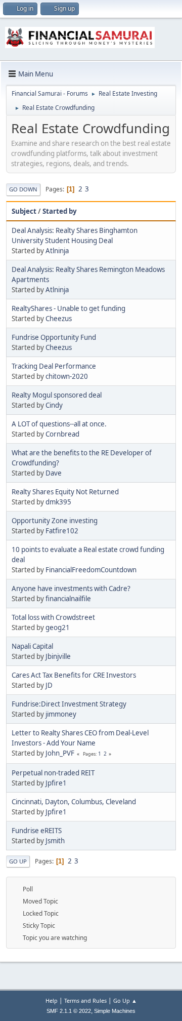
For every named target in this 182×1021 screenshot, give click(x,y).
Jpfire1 (56, 783)
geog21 (58, 627)
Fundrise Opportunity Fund (54, 337)
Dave (54, 473)
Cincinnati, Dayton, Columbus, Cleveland (74, 801)
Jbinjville (58, 656)
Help (52, 1000)
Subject (24, 211)
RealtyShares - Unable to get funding (68, 308)
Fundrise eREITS (37, 830)
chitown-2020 (67, 376)
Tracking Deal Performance (54, 366)
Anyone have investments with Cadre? (71, 588)
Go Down (23, 189)
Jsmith (55, 840)
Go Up (18, 861)
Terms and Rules (85, 1000)
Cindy (54, 405)
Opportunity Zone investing (55, 520)
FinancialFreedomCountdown (91, 569)
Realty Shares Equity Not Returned (65, 491)
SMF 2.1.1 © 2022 (69, 1011)
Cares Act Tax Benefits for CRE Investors (74, 675)
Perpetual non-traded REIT (53, 772)
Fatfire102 (62, 530)
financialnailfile (68, 598)
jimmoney (61, 714)
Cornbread (62, 434)
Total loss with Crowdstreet (53, 617)
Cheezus (59, 318)
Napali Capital (32, 646)
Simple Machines (114, 1011)
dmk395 (58, 501)
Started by (59, 211)
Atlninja (57, 250)
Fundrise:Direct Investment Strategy (69, 704)
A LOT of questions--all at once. (59, 423)
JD (49, 685)
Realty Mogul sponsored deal (57, 395)
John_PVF (60, 753)
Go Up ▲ (125, 1000)
